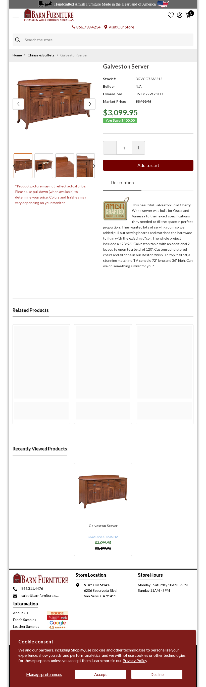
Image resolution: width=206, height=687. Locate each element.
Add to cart (148, 165)
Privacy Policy (135, 660)
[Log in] (179, 15)
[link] (41, 405)
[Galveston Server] (103, 491)
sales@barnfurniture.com (41, 595)
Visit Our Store (121, 26)
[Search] (103, 40)
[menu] (16, 15)
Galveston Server (103, 526)
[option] (54, 104)
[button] (18, 104)
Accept (100, 674)
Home (17, 55)
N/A (139, 86)
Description (122, 182)
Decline (157, 674)
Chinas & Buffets (41, 55)
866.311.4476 (32, 588)
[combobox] (107, 40)
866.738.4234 (88, 26)
